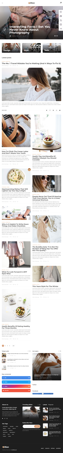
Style (38, 284)
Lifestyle (7, 61)
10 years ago (6, 65)
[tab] (45, 404)
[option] (31, 22)
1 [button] (54, 35)
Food (8, 187)
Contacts (47, 448)
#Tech (9, 434)
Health (34, 154)
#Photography (12, 432)
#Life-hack (5, 430)
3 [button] (57, 35)
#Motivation (5, 432)
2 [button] (56, 35)
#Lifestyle (10, 430)
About (42, 448)
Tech (18, 23)
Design (34, 194)
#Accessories (5, 426)
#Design (4, 428)
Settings (53, 448)
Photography (13, 23)
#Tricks (9, 436)
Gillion (3, 65)
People (34, 284)
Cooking (4, 187)
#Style (4, 434)
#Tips (13, 434)
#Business (11, 426)
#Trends (4, 436)
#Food (9, 428)
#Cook (17, 426)
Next (13, 345)
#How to (14, 428)
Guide (3, 61)
